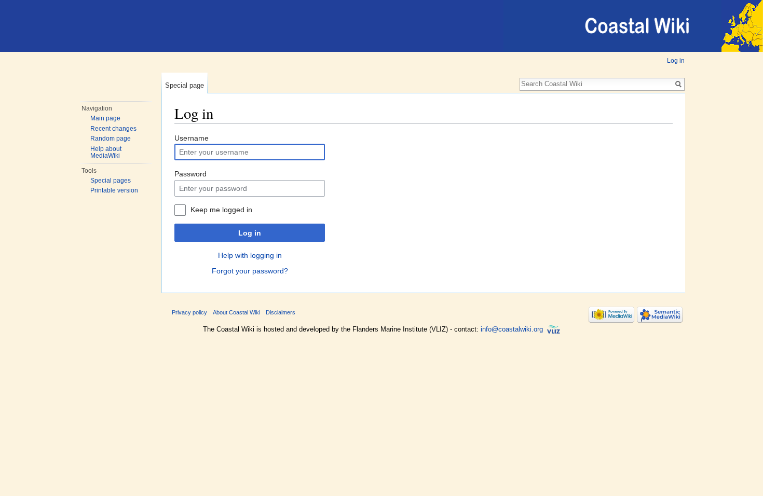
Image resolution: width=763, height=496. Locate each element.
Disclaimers (280, 312)
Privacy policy (189, 312)
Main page (105, 118)
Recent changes (113, 128)
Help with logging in (250, 255)
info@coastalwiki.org (512, 329)
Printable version (114, 190)
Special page (184, 85)
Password (190, 174)
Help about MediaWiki (105, 152)
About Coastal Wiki (236, 312)
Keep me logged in (221, 209)
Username (191, 138)
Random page (110, 138)
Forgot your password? (250, 271)
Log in (676, 60)
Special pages (110, 180)
